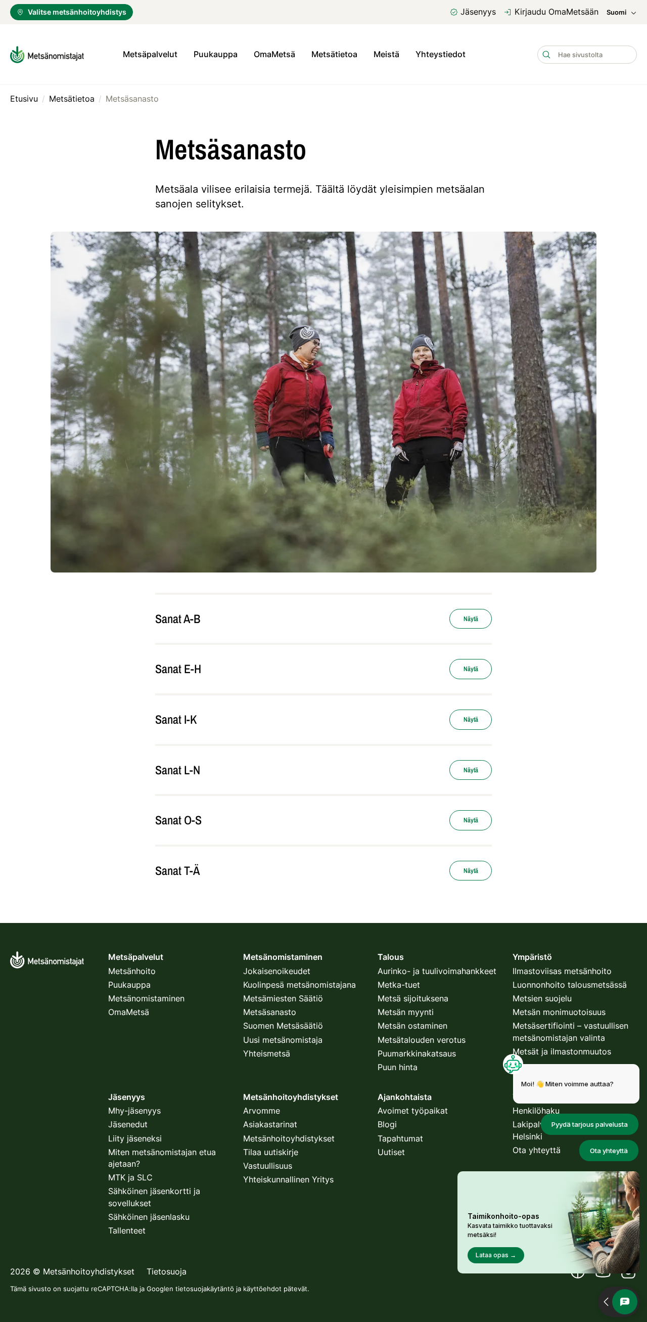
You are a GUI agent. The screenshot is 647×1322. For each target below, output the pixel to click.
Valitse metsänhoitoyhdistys (77, 12)
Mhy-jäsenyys (134, 1111)
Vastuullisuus (267, 1166)
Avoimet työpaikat (413, 1111)
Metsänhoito (132, 971)
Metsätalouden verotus (422, 1040)
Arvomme (261, 1111)
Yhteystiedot (440, 54)
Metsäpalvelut (150, 54)
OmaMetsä (274, 54)
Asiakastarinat (270, 1124)
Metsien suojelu (542, 998)
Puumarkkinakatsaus (417, 1053)
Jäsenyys (478, 12)
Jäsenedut (128, 1124)
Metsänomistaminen (146, 998)
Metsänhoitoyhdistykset (289, 1138)
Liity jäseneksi (135, 1138)
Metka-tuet (399, 985)
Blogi (387, 1124)
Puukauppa (216, 54)
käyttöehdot (262, 1289)
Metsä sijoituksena (413, 998)
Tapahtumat (400, 1138)
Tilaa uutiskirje (270, 1152)
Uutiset (391, 1152)
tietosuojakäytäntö (204, 1289)
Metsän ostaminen (412, 1026)
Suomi (616, 12)
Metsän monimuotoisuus (559, 1012)
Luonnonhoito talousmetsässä (570, 985)
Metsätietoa (334, 54)
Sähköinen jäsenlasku (149, 1217)
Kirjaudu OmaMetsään (556, 12)
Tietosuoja (167, 1271)
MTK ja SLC (130, 1177)
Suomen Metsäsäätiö (283, 1026)
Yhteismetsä (266, 1053)
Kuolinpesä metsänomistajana (299, 985)
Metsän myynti (406, 1012)
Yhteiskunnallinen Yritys (288, 1179)
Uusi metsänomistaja (282, 1040)
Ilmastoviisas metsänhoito (562, 971)
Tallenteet (127, 1230)
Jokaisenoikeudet (276, 971)
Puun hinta (398, 1067)
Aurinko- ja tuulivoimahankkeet (437, 971)
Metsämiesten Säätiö (283, 998)
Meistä (386, 54)
